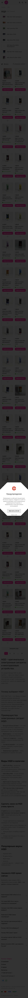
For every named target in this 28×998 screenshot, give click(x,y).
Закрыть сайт (14, 514)
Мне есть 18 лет (14, 511)
